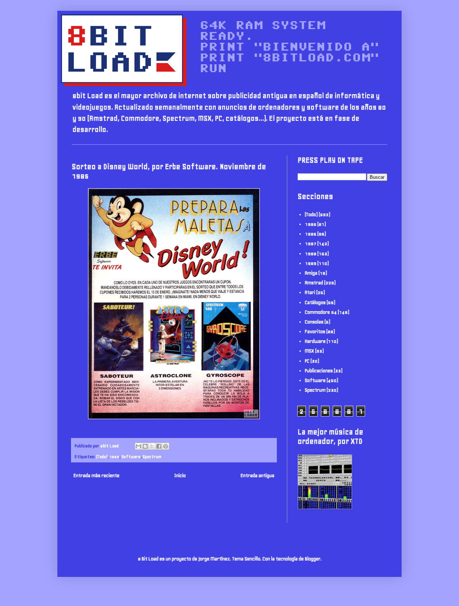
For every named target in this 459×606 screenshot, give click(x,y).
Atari (310, 292)
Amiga (311, 273)
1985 (114, 456)
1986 (310, 234)
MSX (309, 351)
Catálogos (315, 302)
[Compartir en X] (152, 446)
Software (131, 456)
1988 (310, 254)
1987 (310, 244)
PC (307, 361)
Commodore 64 (321, 312)
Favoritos (315, 331)
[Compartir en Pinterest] (165, 446)
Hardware (315, 341)
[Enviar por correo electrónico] (138, 446)
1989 (310, 263)
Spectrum (152, 456)
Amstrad (314, 283)
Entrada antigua (257, 475)
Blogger (313, 559)
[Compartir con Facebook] (158, 446)
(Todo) (101, 456)
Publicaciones (319, 371)
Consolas (314, 322)
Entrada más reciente (96, 475)
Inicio (180, 475)
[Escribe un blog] (145, 446)
